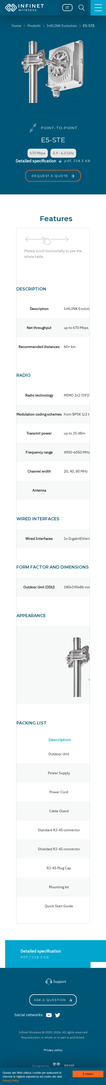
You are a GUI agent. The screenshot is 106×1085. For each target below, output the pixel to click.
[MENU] (98, 7)
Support (59, 981)
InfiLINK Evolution (62, 25)
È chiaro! (88, 1074)
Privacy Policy (11, 1080)
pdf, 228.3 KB (77, 161)
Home (16, 25)
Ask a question (50, 1000)
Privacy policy (53, 1050)
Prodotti (34, 25)
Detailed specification (41, 951)
